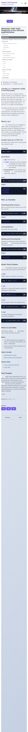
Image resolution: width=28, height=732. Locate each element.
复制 (24, 151)
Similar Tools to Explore (7, 59)
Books (4, 71)
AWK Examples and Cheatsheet (13, 357)
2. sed (4, 63)
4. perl (4, 67)
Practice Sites (6, 75)
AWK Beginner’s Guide (10, 355)
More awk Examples (6, 51)
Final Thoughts (5, 77)
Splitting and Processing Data (9, 57)
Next (20, 417)
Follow (9, 21)
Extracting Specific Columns (8, 53)
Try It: (4, 49)
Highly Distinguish (9, 3)
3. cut (4, 65)
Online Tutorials (6, 73)
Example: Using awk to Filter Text (10, 43)
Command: (5, 45)
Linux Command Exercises (11, 365)
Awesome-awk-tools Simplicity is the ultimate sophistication (12, 30)
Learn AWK (7, 367)
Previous (7, 417)
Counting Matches (6, 55)
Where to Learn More (6, 69)
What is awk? (5, 41)
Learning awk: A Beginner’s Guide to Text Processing (13, 39)
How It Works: (6, 47)
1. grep (4, 61)
